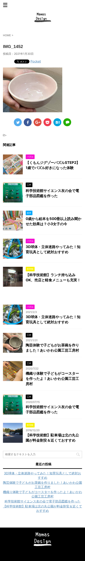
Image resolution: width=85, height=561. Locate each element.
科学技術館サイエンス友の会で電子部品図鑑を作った (42, 501)
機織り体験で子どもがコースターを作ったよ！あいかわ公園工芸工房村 (52, 378)
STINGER (55, 555)
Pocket (35, 61)
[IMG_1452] (57, 122)
